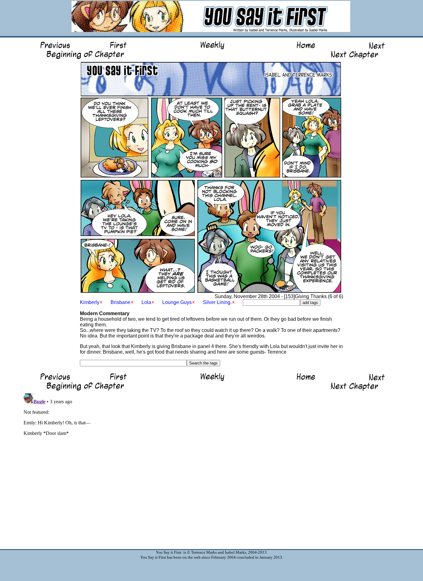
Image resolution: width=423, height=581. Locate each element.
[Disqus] (211, 468)
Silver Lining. (217, 302)
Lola (146, 302)
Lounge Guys (177, 302)
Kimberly (89, 302)
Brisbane (120, 302)
